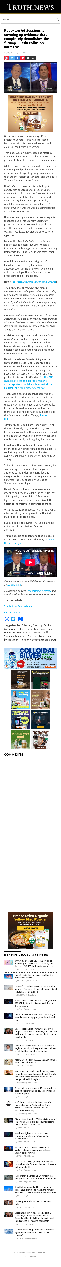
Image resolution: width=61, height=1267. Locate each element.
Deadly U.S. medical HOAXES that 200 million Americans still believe (36, 1061)
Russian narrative (30, 639)
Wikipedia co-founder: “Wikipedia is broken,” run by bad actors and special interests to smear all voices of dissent (36, 1122)
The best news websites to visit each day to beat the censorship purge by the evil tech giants (35, 1017)
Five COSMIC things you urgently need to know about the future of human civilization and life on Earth (35, 1164)
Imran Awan (23, 632)
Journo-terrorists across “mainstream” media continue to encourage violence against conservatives (33, 1150)
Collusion (26, 625)
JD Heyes (22, 53)
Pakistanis (20, 636)
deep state (33, 629)
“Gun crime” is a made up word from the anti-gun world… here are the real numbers (35, 1177)
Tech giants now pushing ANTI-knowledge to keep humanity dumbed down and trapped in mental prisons (36, 1091)
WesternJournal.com (15, 612)
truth (54, 639)
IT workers (37, 632)
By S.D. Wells (29, 1066)
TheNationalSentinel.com (18, 606)
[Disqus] (30, 796)
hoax (42, 629)
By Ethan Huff (29, 1040)
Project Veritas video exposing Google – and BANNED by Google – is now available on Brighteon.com (35, 1003)
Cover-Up (37, 625)
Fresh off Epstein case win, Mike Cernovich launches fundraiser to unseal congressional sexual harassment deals (36, 989)
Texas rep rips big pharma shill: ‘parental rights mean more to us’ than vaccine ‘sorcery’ (34, 1232)
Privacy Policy (30, 1257)
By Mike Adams (30, 1009)
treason (45, 639)
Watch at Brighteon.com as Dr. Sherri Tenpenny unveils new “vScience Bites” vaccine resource (33, 1136)
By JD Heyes (29, 969)
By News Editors (31, 981)
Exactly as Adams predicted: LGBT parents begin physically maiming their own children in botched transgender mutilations (35, 1048)
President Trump (36, 636)
